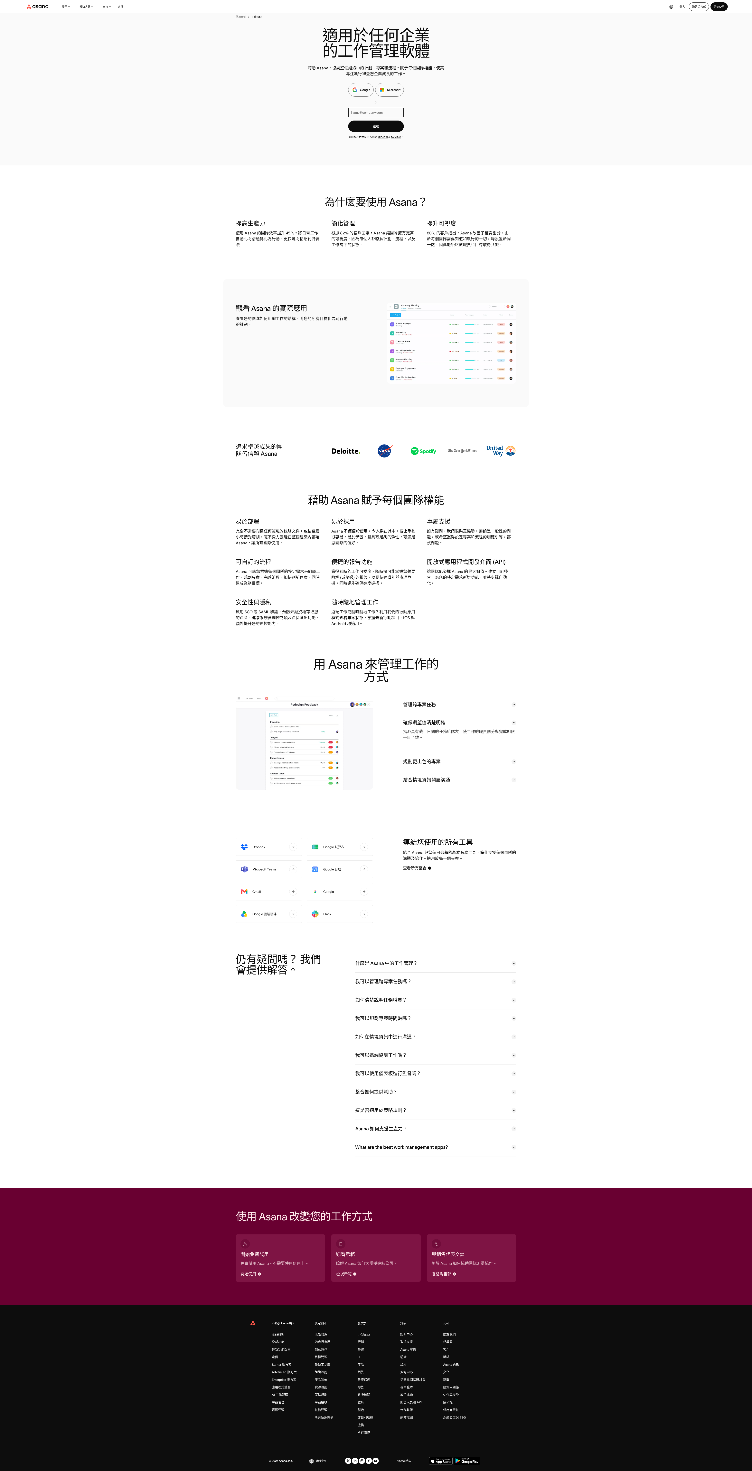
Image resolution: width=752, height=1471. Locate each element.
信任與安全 (451, 1395)
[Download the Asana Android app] (467, 1461)
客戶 (446, 1349)
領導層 (448, 1342)
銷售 (361, 1372)
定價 (120, 6)
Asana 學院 (408, 1349)
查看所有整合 (415, 868)
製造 (361, 1410)
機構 (361, 1425)
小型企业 (364, 1334)
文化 (446, 1372)
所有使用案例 (324, 1417)
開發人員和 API (411, 1402)
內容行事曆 (322, 1342)
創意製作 (321, 1349)
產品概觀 (278, 1334)
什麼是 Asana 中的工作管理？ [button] (386, 963)
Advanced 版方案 (284, 1372)
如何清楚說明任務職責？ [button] (381, 1000)
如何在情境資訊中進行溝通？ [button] (385, 1036)
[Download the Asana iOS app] (441, 1461)
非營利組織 (365, 1417)
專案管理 (278, 1402)
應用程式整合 (281, 1387)
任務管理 (321, 1410)
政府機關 (364, 1395)
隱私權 (448, 1402)
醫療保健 (364, 1379)
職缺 (446, 1357)
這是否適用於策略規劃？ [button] (381, 1110)
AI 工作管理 (280, 1395)
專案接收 (321, 1402)
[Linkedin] (355, 1461)
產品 (64, 6)
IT (359, 1357)
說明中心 (406, 1334)
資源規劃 (321, 1387)
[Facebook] (369, 1461)
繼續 (376, 126)
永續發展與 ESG (454, 1417)
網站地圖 (406, 1417)
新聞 (446, 1379)
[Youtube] (375, 1461)
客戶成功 (406, 1395)
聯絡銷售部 (699, 6)
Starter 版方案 (281, 1364)
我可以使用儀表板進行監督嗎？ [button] (388, 1073)
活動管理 (321, 1334)
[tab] (459, 705)
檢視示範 (344, 1274)
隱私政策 (383, 136)
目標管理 (321, 1357)
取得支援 (406, 1342)
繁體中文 (320, 1460)
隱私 (408, 1460)
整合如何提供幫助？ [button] (376, 1091)
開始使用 (719, 6)
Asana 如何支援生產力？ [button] (381, 1128)
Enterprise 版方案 (284, 1379)
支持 (105, 6)
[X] (348, 1461)
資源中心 (406, 1372)
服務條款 (396, 136)
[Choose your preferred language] (671, 6)
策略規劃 (321, 1395)
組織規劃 (321, 1372)
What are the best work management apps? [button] (401, 1147)
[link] (241, 17)
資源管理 (278, 1410)
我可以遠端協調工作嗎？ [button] (381, 1055)
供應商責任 (451, 1410)
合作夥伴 (406, 1410)
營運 (361, 1349)
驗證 (403, 1357)
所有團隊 (364, 1432)
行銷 (361, 1342)
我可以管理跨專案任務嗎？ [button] (383, 981)
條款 (400, 1460)
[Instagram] (362, 1461)
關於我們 (449, 1334)
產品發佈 (321, 1379)
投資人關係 (451, 1387)
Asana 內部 (451, 1364)
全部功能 (278, 1342)
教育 (361, 1402)
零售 (361, 1387)
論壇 (403, 1364)
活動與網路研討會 (412, 1379)
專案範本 (406, 1387)
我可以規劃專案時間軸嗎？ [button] (383, 1018)
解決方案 (85, 6)
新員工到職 (322, 1364)
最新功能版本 (281, 1349)
